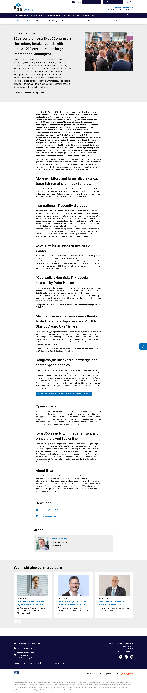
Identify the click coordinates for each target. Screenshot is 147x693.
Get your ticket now (90, 2)
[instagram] (120, 657)
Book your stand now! (112, 2)
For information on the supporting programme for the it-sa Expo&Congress (63, 393)
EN (129, 2)
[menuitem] (22, 15)
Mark (143, 346)
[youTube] (131, 657)
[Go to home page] (28, 6)
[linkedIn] (126, 657)
